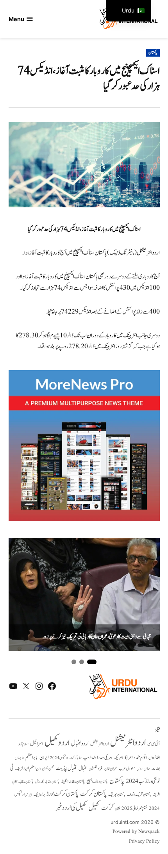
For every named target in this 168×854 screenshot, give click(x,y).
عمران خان (110, 768)
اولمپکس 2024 (59, 758)
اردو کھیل (57, 742)
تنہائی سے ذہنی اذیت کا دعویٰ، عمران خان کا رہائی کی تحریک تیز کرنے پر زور (97, 637)
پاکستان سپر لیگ (116, 795)
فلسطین (93, 768)
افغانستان (154, 757)
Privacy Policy (144, 841)
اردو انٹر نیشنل (99, 744)
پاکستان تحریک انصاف (139, 794)
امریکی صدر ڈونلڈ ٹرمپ (97, 757)
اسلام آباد (23, 744)
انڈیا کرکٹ (76, 758)
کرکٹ (107, 807)
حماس (147, 768)
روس (139, 769)
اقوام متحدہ (140, 757)
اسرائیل (36, 743)
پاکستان (152, 52)
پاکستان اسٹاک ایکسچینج (97, 782)
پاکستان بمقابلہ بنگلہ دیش (47, 782)
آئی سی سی (153, 744)
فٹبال (83, 768)
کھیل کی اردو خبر (71, 807)
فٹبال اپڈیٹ (66, 768)
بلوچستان (19, 758)
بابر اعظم (31, 757)
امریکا (128, 757)
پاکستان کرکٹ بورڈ (62, 794)
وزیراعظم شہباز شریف (28, 769)
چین (117, 808)
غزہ (100, 768)
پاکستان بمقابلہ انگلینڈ (73, 781)
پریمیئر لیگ (39, 795)
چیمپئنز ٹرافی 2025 (134, 808)
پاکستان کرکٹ (93, 793)
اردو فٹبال (80, 743)
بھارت (156, 768)
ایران (43, 757)
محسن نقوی (48, 768)
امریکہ (118, 757)
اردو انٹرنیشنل (128, 743)
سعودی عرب (127, 768)
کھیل (94, 807)
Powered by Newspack (136, 831)
